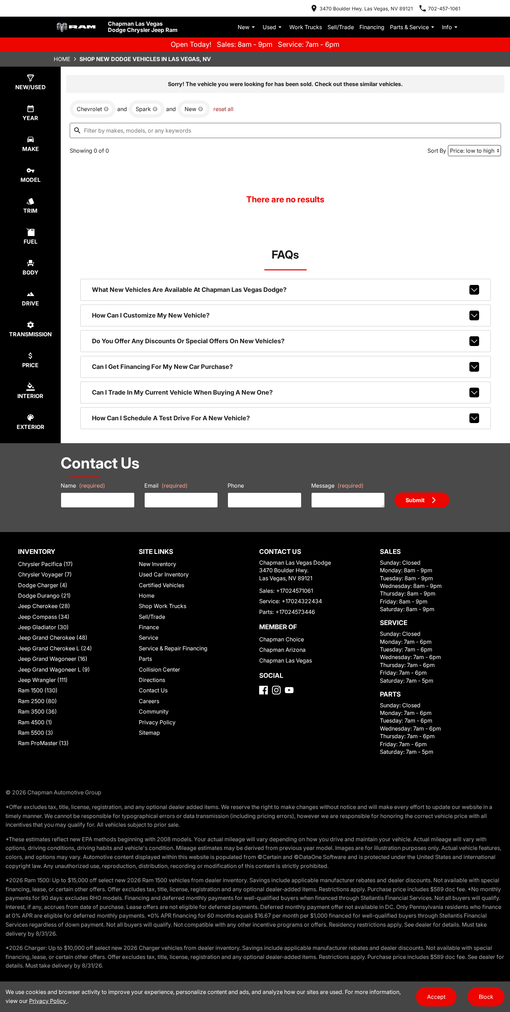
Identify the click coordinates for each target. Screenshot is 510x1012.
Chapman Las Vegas (285, 660)
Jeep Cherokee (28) (44, 605)
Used (269, 27)
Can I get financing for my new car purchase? (162, 366)
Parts (145, 658)
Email (166, 485)
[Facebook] (263, 690)
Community (154, 711)
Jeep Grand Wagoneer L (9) (54, 669)
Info (447, 27)
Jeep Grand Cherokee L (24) (55, 648)
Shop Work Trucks (162, 605)
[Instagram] (276, 690)
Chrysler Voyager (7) (45, 574)
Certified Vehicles (161, 585)
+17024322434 (302, 601)
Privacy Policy (157, 722)
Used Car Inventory (164, 574)
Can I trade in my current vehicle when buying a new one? (182, 392)
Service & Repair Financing (173, 648)
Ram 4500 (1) (35, 722)
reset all (223, 109)
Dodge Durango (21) (44, 595)
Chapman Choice (281, 639)
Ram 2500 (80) (37, 701)
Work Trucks (305, 27)
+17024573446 (295, 611)
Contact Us (153, 690)
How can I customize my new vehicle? (151, 315)
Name (83, 485)
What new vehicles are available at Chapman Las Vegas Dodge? (189, 289)
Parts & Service (409, 27)
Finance (149, 627)
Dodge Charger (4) (42, 585)
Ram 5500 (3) (35, 732)
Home (62, 59)
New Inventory (157, 563)
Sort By (436, 150)
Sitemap (149, 732)
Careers (149, 701)
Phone (236, 485)
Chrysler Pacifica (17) (45, 563)
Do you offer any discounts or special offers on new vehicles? (188, 341)
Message (337, 485)
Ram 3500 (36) (37, 711)
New (243, 27)
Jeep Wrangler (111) (43, 679)
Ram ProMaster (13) (43, 743)
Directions (152, 679)
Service (148, 637)
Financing (371, 27)
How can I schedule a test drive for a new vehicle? (171, 418)
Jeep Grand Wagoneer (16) (52, 658)
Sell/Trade (341, 27)
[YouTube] (289, 690)
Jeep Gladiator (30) (43, 627)
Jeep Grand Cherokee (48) (52, 637)
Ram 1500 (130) (38, 690)
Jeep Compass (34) (43, 616)
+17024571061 (294, 590)
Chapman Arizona (282, 649)
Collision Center (159, 669)
